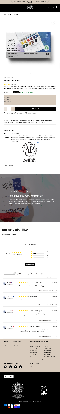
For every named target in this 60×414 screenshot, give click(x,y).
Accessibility (33, 352)
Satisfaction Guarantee (49, 356)
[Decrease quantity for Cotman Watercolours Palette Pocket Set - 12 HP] (5, 109)
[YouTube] (15, 366)
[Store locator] (53, 8)
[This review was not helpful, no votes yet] (55, 291)
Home (5, 14)
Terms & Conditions (49, 344)
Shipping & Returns (35, 346)
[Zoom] (53, 22)
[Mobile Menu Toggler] (4, 8)
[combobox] (23, 273)
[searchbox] (8, 273)
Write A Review (30, 264)
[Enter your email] (27, 350)
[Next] (48, 2)
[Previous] (11, 2)
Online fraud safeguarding (36, 359)
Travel (31, 357)
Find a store (33, 366)
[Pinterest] (20, 366)
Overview (6, 118)
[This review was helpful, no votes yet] (52, 291)
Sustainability (33, 354)
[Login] (48, 8)
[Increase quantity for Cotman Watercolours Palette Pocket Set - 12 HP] (13, 109)
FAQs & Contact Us (35, 344)
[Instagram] (10, 366)
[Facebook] (5, 366)
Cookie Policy (47, 348)
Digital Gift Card (34, 348)
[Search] (51, 8)
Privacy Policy (47, 346)
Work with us (33, 350)
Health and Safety (9, 165)
